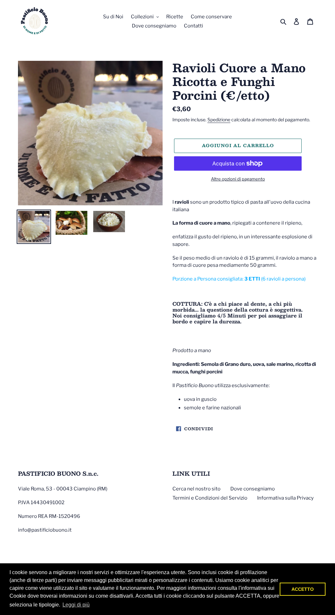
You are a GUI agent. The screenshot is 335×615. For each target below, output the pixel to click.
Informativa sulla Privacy (285, 498)
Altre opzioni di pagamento (238, 178)
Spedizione (218, 119)
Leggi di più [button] (76, 604)
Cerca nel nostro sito (196, 489)
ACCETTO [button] (302, 589)
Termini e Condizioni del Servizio (209, 498)
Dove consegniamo (252, 489)
